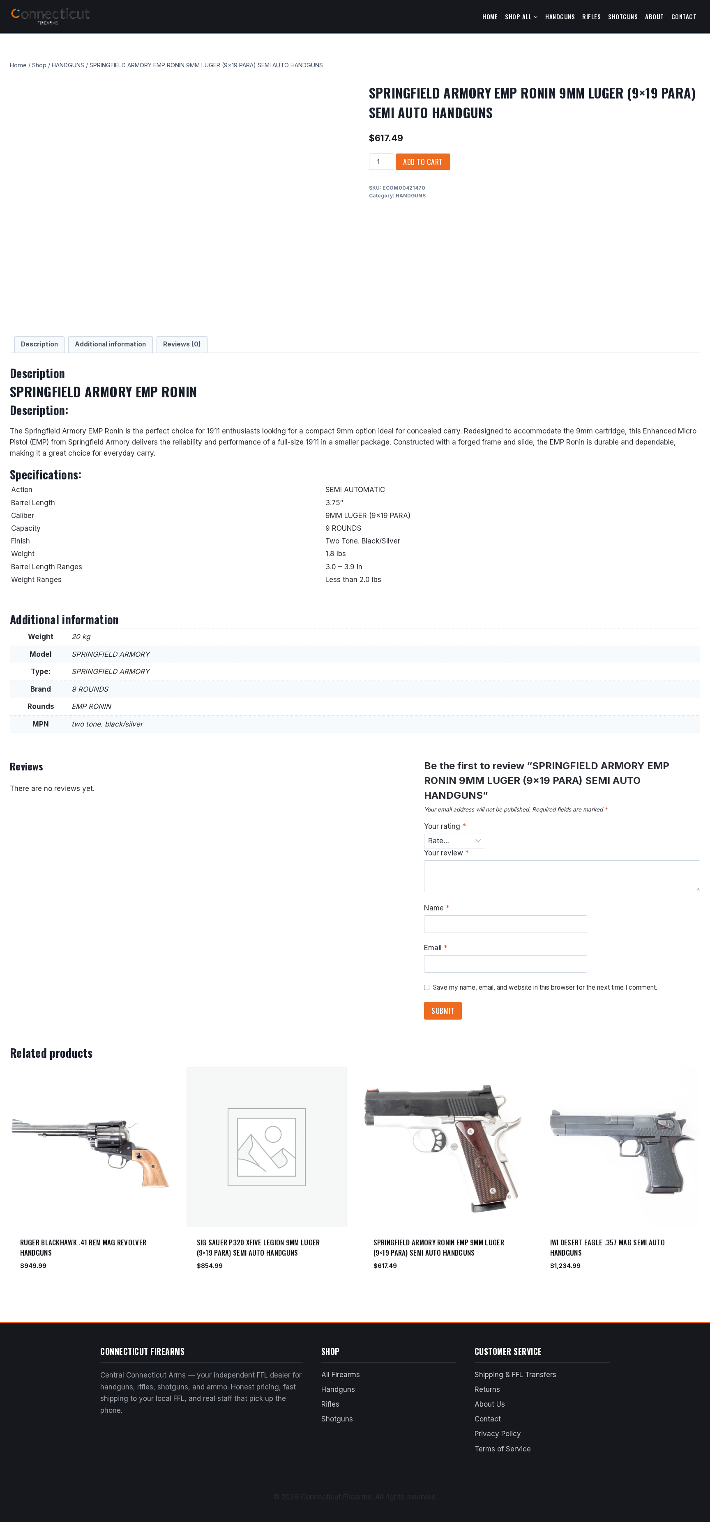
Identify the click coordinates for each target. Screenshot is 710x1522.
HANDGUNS (411, 196)
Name (437, 908)
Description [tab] (39, 344)
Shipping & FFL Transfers (515, 1375)
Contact (684, 16)
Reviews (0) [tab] (182, 344)
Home (490, 16)
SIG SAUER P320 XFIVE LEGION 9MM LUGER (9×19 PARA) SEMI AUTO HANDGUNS (258, 1247)
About (654, 16)
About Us (490, 1404)
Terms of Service (503, 1449)
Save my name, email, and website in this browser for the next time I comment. (545, 987)
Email (435, 948)
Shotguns (623, 16)
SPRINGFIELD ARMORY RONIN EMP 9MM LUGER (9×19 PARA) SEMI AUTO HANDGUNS (438, 1247)
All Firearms (340, 1375)
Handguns (560, 16)
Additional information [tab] (110, 344)
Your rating (445, 826)
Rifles (591, 16)
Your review (446, 853)
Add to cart (423, 161)
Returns (487, 1389)
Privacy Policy (498, 1434)
